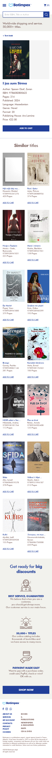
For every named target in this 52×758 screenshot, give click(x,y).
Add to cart (26, 128)
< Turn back (8, 36)
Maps (23, 728)
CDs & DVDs (26, 731)
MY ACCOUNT (9, 720)
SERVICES (7, 717)
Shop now (26, 689)
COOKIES (7, 732)
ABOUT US (7, 714)
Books (24, 714)
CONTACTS (7, 723)
